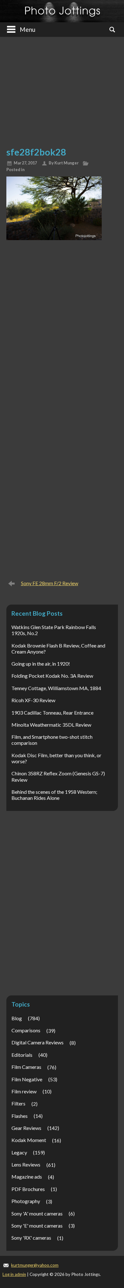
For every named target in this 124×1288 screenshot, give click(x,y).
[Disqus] (62, 326)
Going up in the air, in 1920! (40, 664)
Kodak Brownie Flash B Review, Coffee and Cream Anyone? (58, 648)
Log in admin (14, 1274)
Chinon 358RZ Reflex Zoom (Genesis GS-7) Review (58, 776)
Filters (18, 1103)
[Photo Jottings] (62, 11)
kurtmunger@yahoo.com (35, 1265)
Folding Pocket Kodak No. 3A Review (52, 676)
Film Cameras (26, 1067)
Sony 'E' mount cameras (37, 1225)
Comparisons (25, 1030)
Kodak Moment (28, 1140)
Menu (27, 29)
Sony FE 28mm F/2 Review (49, 583)
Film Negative (26, 1079)
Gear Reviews (26, 1128)
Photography (25, 1201)
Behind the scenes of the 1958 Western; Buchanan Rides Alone (54, 795)
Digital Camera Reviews (37, 1042)
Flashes (19, 1116)
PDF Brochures (28, 1189)
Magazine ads (26, 1177)
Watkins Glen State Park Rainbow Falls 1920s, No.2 (53, 630)
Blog (16, 1018)
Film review (24, 1091)
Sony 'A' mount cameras (37, 1213)
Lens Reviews (25, 1164)
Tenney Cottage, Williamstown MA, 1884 (56, 688)
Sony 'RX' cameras (31, 1238)
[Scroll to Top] (109, 1215)
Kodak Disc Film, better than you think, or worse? (56, 758)
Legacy (19, 1152)
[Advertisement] (62, 89)
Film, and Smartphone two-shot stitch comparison (52, 740)
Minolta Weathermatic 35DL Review (51, 725)
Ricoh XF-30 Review (33, 700)
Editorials (21, 1055)
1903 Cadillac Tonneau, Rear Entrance (52, 713)
